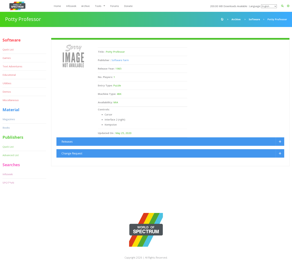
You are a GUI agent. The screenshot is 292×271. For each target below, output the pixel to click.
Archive (85, 6)
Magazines (9, 119)
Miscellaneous (11, 100)
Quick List (8, 49)
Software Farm (120, 60)
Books (6, 127)
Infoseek (71, 6)
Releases (67, 141)
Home (57, 6)
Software (254, 19)
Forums (114, 6)
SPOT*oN (8, 182)
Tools (98, 6)
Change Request (72, 153)
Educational (9, 74)
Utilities (7, 83)
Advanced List (11, 155)
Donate (128, 6)
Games (7, 58)
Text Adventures (12, 66)
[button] (288, 6)
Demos (7, 91)
